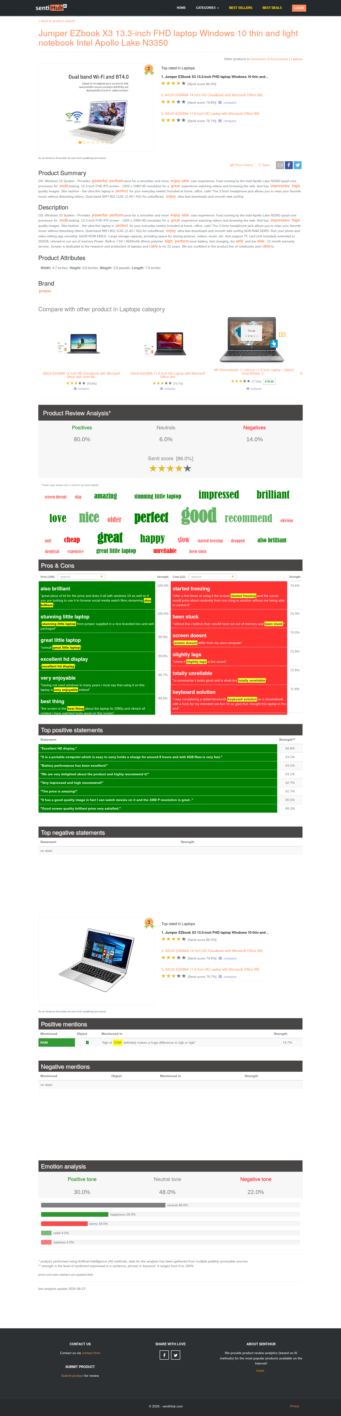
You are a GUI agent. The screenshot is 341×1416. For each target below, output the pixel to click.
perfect (122, 191)
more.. (261, 1370)
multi (63, 186)
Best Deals (272, 8)
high (296, 186)
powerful (99, 181)
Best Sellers (240, 8)
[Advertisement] (170, 885)
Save (266, 165)
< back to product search (56, 21)
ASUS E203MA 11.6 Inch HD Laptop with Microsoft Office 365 (168, 375)
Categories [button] (206, 8)
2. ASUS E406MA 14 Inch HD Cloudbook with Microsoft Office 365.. (212, 94)
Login (299, 8)
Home (181, 8)
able (185, 181)
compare (229, 102)
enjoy (175, 181)
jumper (45, 291)
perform (116, 181)
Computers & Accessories (269, 59)
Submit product (72, 1375)
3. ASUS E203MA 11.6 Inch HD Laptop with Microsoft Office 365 (210, 113)
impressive (280, 186)
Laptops (297, 59)
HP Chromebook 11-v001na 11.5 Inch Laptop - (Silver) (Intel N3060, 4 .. (254, 371)
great (175, 186)
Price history (244, 165)
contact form (91, 1353)
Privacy (294, 1406)
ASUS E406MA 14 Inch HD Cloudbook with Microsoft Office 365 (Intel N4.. (81, 375)
